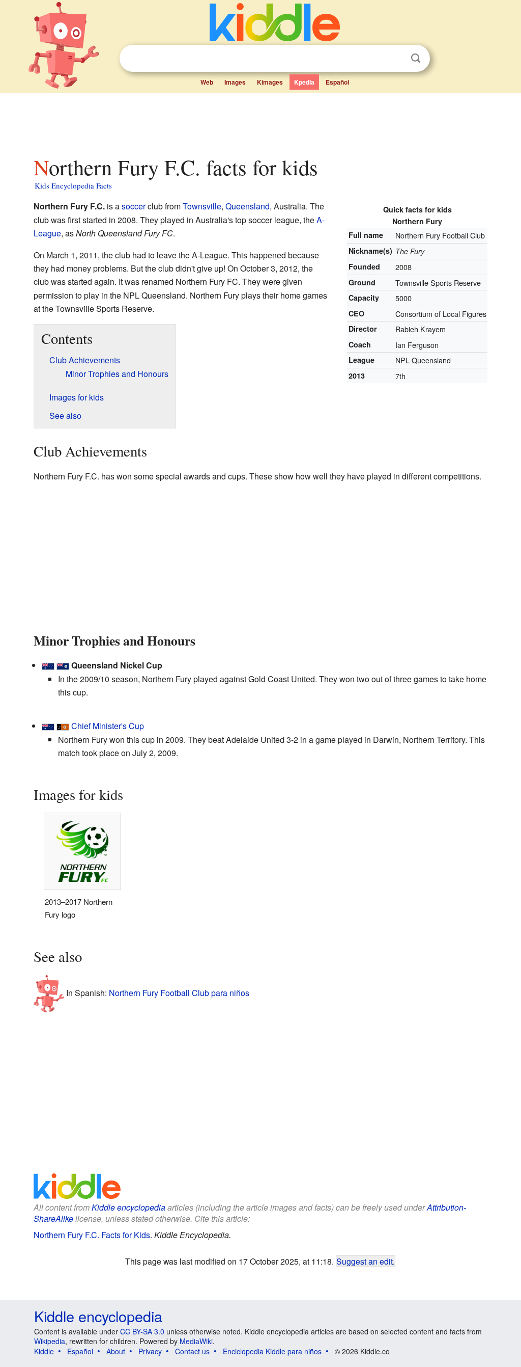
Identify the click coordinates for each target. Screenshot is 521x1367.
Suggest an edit (364, 1261)
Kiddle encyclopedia (128, 1207)
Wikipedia (49, 1341)
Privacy (150, 1351)
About (115, 1351)
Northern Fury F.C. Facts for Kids (92, 1235)
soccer (134, 206)
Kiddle (44, 1351)
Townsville (202, 206)
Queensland (247, 206)
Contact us (192, 1351)
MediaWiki (196, 1341)
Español (337, 82)
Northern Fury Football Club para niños (179, 993)
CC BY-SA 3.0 (142, 1331)
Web (206, 82)
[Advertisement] (260, 122)
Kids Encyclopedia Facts (73, 185)
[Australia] (48, 665)
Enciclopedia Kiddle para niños (272, 1351)
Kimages (270, 82)
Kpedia (304, 82)
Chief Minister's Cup (107, 726)
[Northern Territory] (62, 726)
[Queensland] (62, 665)
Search (415, 58)
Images (235, 82)
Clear (394, 58)
